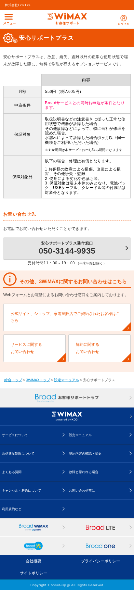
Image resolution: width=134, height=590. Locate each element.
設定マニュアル (66, 380)
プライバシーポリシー (100, 561)
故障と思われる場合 (83, 472)
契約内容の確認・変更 (85, 453)
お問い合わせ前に (82, 490)
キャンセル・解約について (21, 490)
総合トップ (13, 380)
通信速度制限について (18, 453)
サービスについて (15, 435)
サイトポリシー (33, 573)
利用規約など (11, 509)
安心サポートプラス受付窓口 (67, 248)
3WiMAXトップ (38, 380)
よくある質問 (11, 472)
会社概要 (33, 561)
